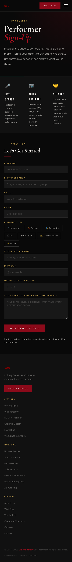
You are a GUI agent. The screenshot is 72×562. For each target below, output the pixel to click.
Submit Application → (25, 328)
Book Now (50, 6)
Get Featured (11, 463)
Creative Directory (14, 521)
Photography (11, 405)
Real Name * (11, 163)
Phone (8, 208)
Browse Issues (12, 451)
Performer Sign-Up (14, 481)
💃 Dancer (33, 228)
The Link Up (10, 515)
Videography (11, 411)
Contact (8, 533)
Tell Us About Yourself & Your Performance (30, 296)
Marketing (9, 429)
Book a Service (18, 389)
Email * (8, 193)
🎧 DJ (10, 235)
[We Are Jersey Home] (7, 6)
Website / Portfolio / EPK (19, 281)
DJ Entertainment (13, 417)
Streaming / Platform (17, 251)
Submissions (11, 469)
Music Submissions (14, 475)
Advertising (10, 487)
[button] (65, 6)
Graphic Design (12, 423)
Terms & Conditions (29, 555)
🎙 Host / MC (27, 235)
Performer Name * (14, 178)
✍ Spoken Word (49, 235)
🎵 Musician (13, 228)
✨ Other (11, 243)
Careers (8, 527)
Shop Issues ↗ (12, 457)
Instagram (10, 266)
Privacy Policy (10, 555)
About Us (9, 503)
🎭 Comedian (53, 228)
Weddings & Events (15, 435)
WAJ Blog (9, 509)
